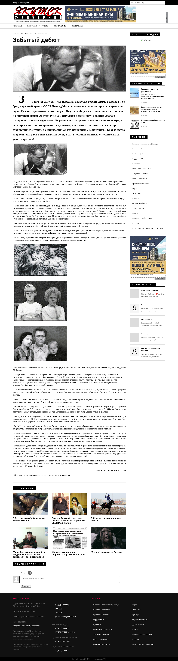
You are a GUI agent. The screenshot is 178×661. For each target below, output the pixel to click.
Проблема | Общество (140, 154)
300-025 (58, 609)
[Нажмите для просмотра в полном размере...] (42, 177)
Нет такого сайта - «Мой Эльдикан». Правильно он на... (152, 322)
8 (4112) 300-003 (62, 605)
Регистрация (24, 3)
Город (134, 188)
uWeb (104, 659)
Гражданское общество (140, 184)
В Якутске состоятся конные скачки (106, 519)
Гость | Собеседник (139, 179)
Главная (16, 34)
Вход (15, 3)
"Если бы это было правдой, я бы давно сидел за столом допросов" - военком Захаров (29, 554)
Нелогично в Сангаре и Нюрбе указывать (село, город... (152, 308)
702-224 (58, 613)
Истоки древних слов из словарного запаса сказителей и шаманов (151, 109)
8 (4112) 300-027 (62, 628)
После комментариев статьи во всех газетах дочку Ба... (152, 337)
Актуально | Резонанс (140, 174)
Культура (135, 198)
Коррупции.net (137, 159)
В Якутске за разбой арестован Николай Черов (29, 519)
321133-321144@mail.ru (65, 632)
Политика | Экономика (140, 149)
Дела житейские (138, 208)
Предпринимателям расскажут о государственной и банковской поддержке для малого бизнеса (152, 94)
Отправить (26, 586)
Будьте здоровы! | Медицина (143, 644)
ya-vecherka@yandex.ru (65, 616)
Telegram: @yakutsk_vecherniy (26, 626)
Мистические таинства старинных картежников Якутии (68, 553)
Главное (135, 213)
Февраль (28, 34)
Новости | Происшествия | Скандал (145, 144)
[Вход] (30, 573)
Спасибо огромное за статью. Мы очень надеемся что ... (152, 352)
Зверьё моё (136, 193)
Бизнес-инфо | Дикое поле (141, 169)
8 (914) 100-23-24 (62, 641)
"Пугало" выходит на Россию (106, 552)
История (135, 223)
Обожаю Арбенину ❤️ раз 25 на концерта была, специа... (152, 293)
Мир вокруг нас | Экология (142, 218)
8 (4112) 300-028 (62, 650)
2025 (21, 34)
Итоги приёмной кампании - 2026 (153, 121)
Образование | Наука (140, 203)
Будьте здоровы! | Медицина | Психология (148, 228)
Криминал (136, 164)
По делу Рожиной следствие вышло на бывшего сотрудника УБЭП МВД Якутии (68, 520)
